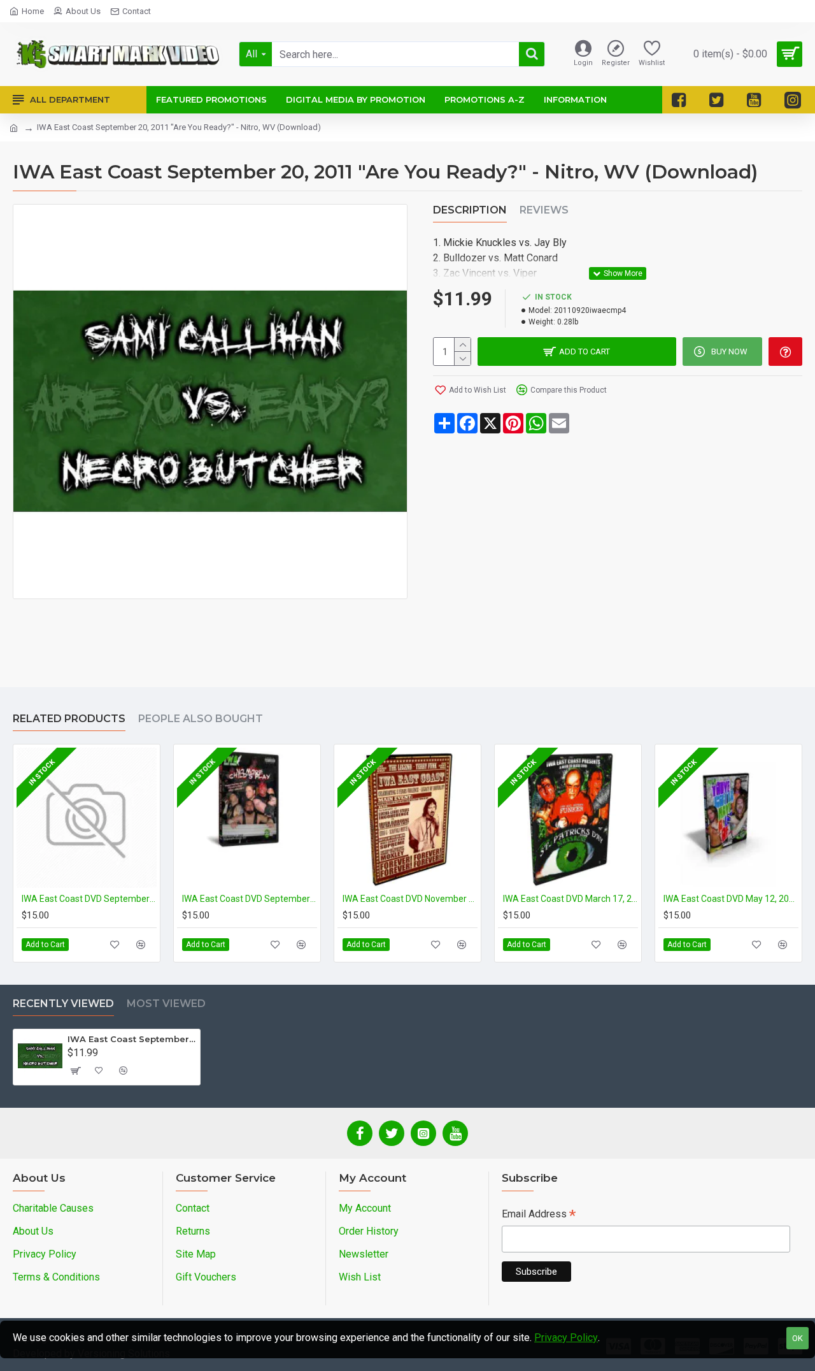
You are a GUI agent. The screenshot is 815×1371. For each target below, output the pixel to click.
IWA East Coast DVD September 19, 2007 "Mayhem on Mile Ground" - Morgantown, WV (89, 899)
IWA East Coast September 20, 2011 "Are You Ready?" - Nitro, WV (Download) (131, 1039)
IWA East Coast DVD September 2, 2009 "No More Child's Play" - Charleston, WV (249, 899)
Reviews (544, 210)
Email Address (539, 1215)
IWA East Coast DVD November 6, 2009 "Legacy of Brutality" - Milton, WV (410, 899)
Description (470, 210)
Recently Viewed (63, 1003)
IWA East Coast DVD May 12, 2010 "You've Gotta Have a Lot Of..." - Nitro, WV (730, 899)
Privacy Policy (566, 1337)
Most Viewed (166, 1003)
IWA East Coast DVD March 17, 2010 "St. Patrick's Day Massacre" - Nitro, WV (570, 899)
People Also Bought (200, 719)
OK (797, 1338)
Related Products (69, 719)
